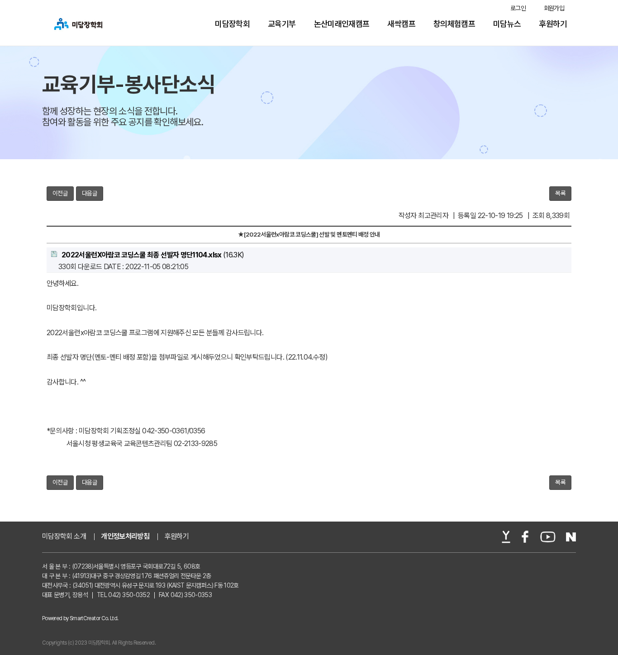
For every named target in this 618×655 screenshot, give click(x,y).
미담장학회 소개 (64, 536)
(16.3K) (153, 255)
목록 (560, 193)
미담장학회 (232, 23)
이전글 (60, 193)
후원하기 (553, 23)
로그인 (518, 8)
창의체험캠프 (454, 23)
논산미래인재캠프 (342, 23)
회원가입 (554, 8)
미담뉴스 (507, 23)
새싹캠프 (401, 23)
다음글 (89, 193)
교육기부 (281, 23)
